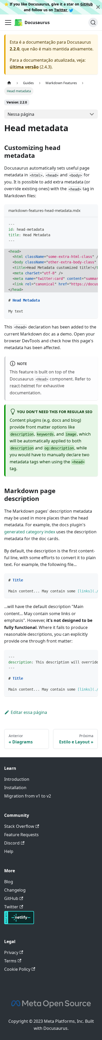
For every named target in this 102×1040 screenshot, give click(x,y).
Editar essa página (29, 712)
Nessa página (21, 114)
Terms (10, 961)
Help (8, 851)
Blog (8, 882)
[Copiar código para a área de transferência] (91, 223)
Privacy (11, 952)
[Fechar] (98, 7)
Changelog (15, 890)
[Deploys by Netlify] (19, 923)
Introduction (16, 779)
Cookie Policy (17, 969)
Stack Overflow (19, 826)
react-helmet (22, 386)
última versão (24, 67)
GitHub (86, 4)
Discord (12, 843)
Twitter (61, 9)
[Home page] (9, 83)
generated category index (29, 532)
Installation (15, 787)
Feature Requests (21, 834)
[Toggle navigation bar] (8, 22)
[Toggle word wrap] (81, 223)
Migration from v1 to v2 (27, 796)
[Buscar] (93, 22)
